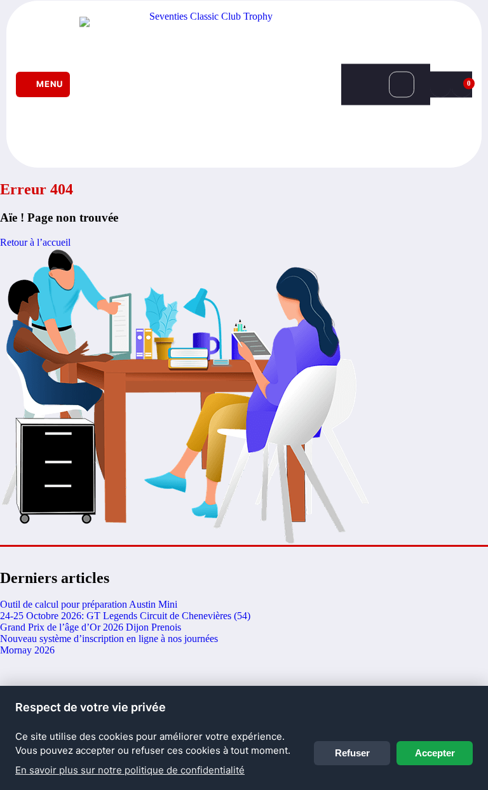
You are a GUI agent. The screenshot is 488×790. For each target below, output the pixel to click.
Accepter (435, 752)
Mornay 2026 (27, 650)
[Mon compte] (440, 84)
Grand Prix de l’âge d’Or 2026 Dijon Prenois (90, 627)
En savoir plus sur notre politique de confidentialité (130, 770)
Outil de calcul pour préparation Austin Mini (88, 604)
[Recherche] (401, 84)
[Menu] (43, 84)
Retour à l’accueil (35, 242)
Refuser (352, 752)
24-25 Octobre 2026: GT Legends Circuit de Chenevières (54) (125, 615)
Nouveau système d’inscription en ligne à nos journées (109, 638)
